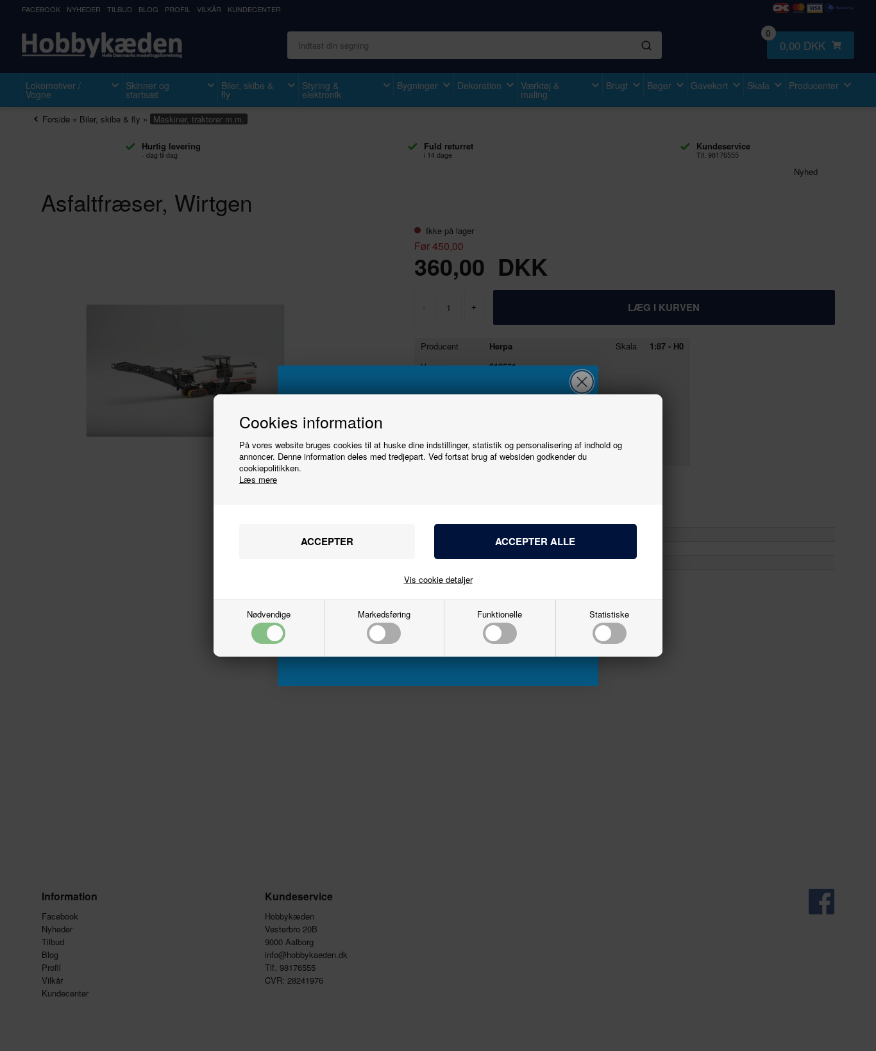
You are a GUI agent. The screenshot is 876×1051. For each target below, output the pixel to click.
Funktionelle (499, 615)
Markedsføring (384, 615)
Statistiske (609, 615)
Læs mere (258, 479)
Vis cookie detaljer (438, 579)
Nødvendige (269, 615)
